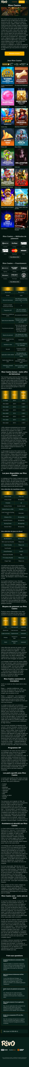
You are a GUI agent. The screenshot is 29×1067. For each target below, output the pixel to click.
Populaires (4, 64)
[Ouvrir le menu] (26, 2)
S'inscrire (21, 1)
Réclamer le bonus (14, 53)
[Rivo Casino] (4, 1)
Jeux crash (17, 64)
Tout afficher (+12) (14, 257)
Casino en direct (11, 64)
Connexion (14, 1)
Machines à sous (23, 64)
